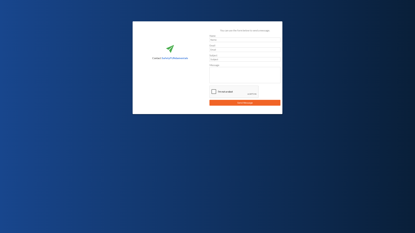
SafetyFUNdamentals (175, 58)
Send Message (245, 102)
